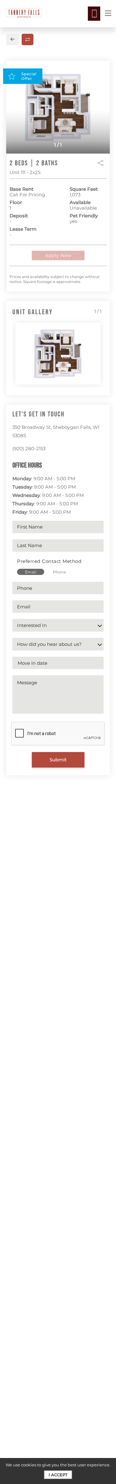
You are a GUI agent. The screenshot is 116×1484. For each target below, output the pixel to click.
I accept (58, 1474)
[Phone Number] (94, 14)
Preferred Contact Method (49, 561)
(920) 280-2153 (28, 448)
